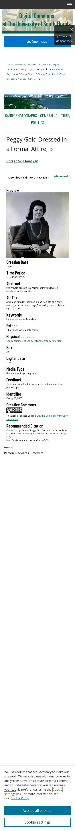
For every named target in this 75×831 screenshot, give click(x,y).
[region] (37, 798)
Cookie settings (37, 822)
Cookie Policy (20, 798)
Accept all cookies (37, 810)
